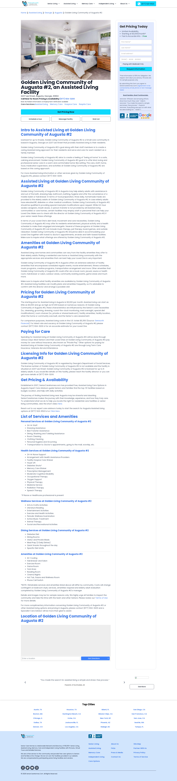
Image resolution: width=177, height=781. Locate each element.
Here (60, 403)
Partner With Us (140, 748)
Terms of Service (141, 757)
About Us (123, 4)
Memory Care (87, 4)
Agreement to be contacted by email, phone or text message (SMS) (135, 88)
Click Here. (55, 411)
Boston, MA (38, 714)
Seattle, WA (139, 722)
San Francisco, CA (139, 714)
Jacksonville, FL (71, 722)
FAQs (113, 748)
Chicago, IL (37, 718)
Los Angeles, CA (71, 727)
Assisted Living (70, 4)
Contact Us (116, 757)
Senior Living (52, 4)
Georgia (48, 12)
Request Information (136, 69)
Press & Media (117, 752)
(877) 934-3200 (67, 98)
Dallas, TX (38, 722)
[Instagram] (37, 768)
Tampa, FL (139, 727)
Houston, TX (72, 709)
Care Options (94, 761)
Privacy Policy (139, 752)
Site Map (137, 744)
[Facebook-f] (23, 768)
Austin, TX (38, 709)
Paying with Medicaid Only (133, 64)
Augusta (58, 12)
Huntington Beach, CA (71, 714)
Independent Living (106, 4)
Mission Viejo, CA (105, 714)
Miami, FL (105, 709)
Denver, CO (38, 727)
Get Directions (94, 658)
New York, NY (105, 718)
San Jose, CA (139, 718)
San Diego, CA (139, 709)
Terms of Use (101, 598)
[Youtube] (32, 768)
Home (23, 12)
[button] (25, 682)
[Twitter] (28, 768)
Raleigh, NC (105, 727)
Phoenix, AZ (105, 722)
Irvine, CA (72, 718)
